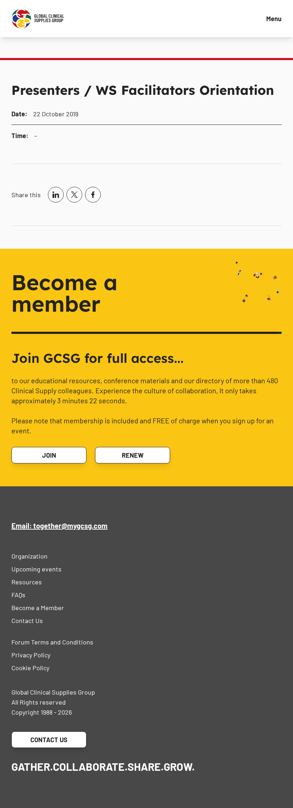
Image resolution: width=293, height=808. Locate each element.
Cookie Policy (30, 668)
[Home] (37, 19)
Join (49, 455)
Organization (29, 556)
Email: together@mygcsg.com (59, 525)
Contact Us (27, 620)
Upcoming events (36, 569)
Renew (133, 455)
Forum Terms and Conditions (52, 642)
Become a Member (37, 608)
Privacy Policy (30, 655)
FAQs (18, 595)
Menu (274, 19)
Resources (26, 582)
